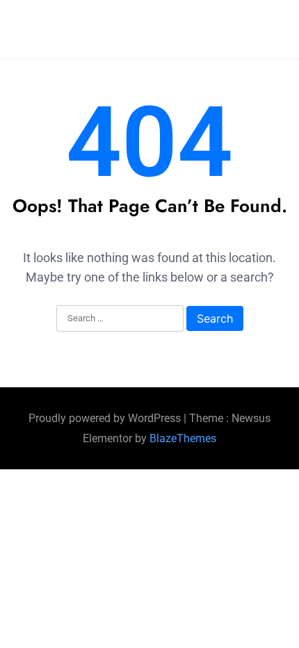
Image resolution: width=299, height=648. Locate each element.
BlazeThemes (183, 438)
